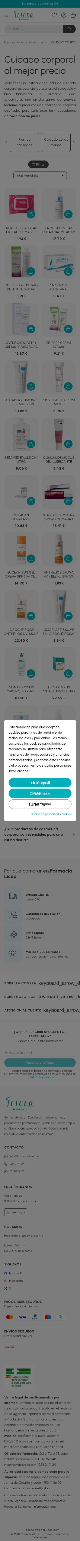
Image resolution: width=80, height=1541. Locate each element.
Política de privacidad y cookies (51, 814)
